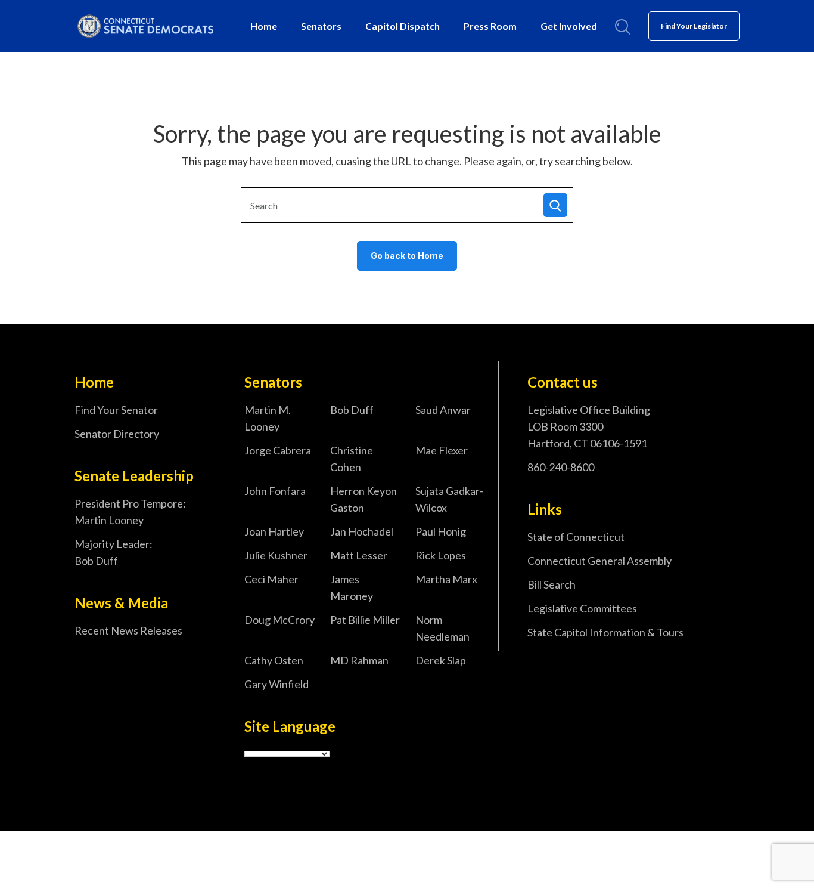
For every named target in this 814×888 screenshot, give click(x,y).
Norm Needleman (442, 628)
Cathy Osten (273, 660)
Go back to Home (407, 255)
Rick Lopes (440, 555)
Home (263, 26)
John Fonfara (275, 490)
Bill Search (551, 584)
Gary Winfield (276, 684)
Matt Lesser (358, 555)
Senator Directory (116, 433)
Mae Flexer (441, 450)
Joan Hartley (274, 531)
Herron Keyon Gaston (363, 499)
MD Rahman (359, 660)
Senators (321, 26)
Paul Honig (440, 531)
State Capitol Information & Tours (605, 632)
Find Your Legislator (694, 25)
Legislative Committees (582, 608)
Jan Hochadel (361, 531)
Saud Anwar (443, 409)
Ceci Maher (271, 579)
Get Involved (568, 26)
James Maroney (351, 587)
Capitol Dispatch (402, 26)
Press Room (490, 26)
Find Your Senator (116, 409)
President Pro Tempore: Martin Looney (130, 512)
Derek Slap (440, 660)
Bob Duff (352, 409)
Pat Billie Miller (365, 619)
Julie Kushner (275, 555)
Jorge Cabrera (277, 450)
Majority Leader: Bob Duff (113, 552)
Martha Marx (446, 579)
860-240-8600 (560, 467)
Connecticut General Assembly (599, 560)
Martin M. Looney (267, 418)
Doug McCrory (279, 619)
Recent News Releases (128, 630)
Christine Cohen (351, 459)
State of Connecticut (576, 536)
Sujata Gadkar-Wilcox (449, 499)
